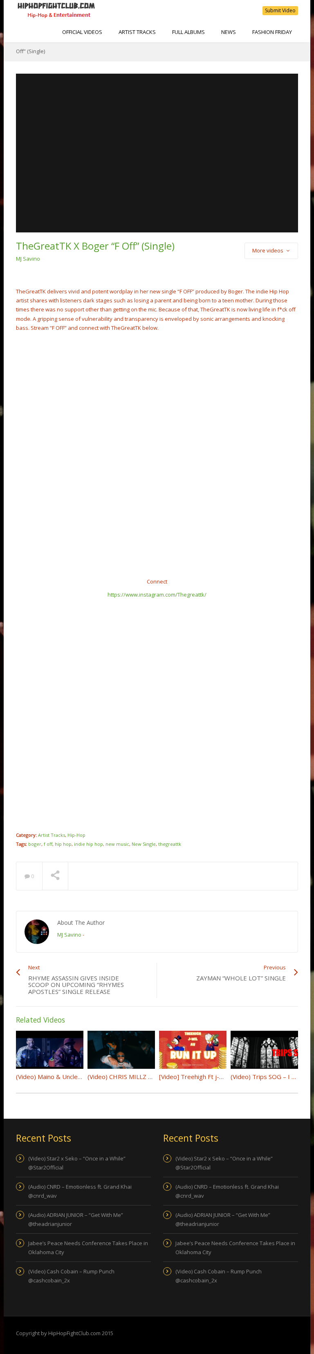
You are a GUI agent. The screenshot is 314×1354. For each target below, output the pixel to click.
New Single (144, 844)
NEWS (228, 32)
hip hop (63, 844)
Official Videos (82, 32)
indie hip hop (88, 844)
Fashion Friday (272, 32)
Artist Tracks (137, 32)
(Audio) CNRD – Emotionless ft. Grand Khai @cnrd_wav (80, 1191)
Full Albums (188, 32)
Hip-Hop (76, 835)
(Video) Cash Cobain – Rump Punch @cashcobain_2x (71, 1276)
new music (117, 844)
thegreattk (169, 844)
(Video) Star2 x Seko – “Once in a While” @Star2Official (77, 1163)
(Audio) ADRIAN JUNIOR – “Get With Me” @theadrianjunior (75, 1219)
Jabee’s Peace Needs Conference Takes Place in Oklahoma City (88, 1247)
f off (48, 844)
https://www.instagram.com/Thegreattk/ (157, 594)
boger (34, 844)
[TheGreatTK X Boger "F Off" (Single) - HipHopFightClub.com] (56, 10)
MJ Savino (28, 258)
